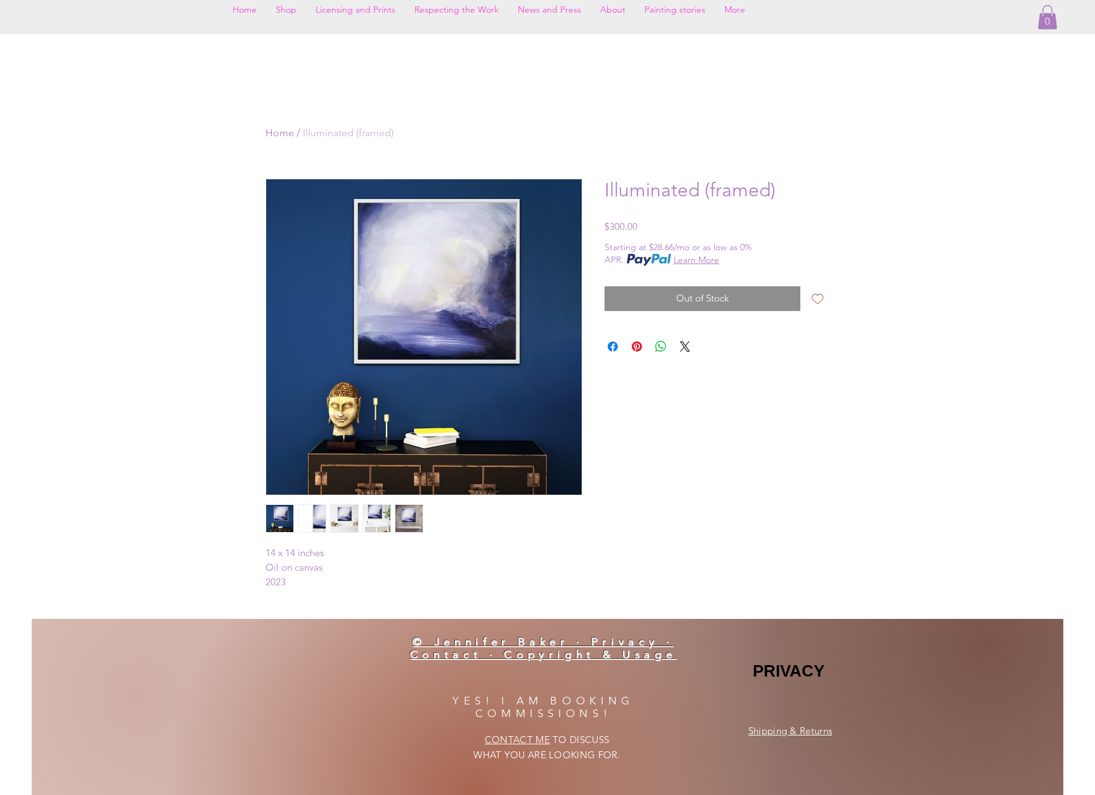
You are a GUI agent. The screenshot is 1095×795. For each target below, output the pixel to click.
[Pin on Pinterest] (636, 346)
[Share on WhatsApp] (661, 346)
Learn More (696, 259)
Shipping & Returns (790, 731)
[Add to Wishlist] (817, 298)
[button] (1047, 17)
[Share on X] (685, 346)
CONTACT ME (517, 740)
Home (280, 133)
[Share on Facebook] (612, 346)
